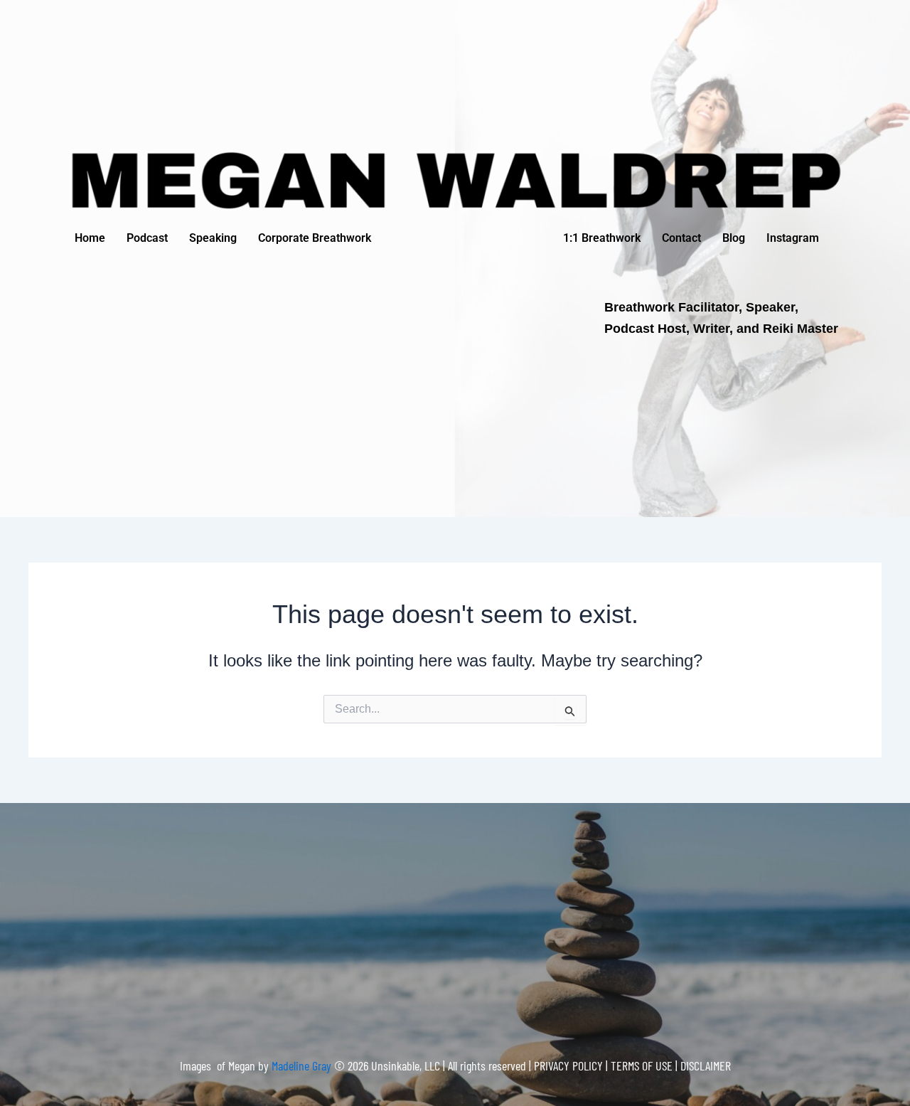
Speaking (213, 238)
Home (90, 238)
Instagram (792, 238)
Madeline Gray (303, 1065)
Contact (681, 238)
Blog (733, 238)
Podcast (147, 238)
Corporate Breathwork (314, 238)
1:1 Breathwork (602, 238)
